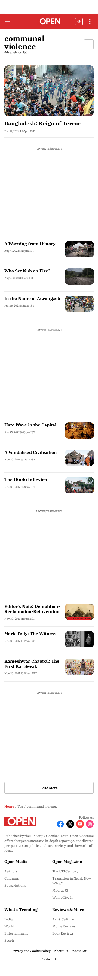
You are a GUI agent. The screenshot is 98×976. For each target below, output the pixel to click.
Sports (9, 940)
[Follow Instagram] (90, 824)
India (8, 919)
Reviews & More (68, 909)
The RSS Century (65, 871)
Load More (49, 787)
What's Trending (21, 909)
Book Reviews (63, 933)
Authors (10, 871)
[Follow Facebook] (60, 824)
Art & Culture (63, 919)
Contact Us (49, 958)
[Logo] (49, 22)
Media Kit (79, 950)
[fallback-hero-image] (49, 90)
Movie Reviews (63, 926)
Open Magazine (67, 861)
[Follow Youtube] (80, 824)
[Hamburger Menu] (7, 21)
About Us (61, 950)
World (9, 926)
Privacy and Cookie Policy (31, 950)
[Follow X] (70, 824)
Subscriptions (15, 885)
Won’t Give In (63, 897)
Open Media (15, 861)
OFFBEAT (79, 21)
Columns (11, 878)
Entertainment (16, 933)
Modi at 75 (60, 890)
